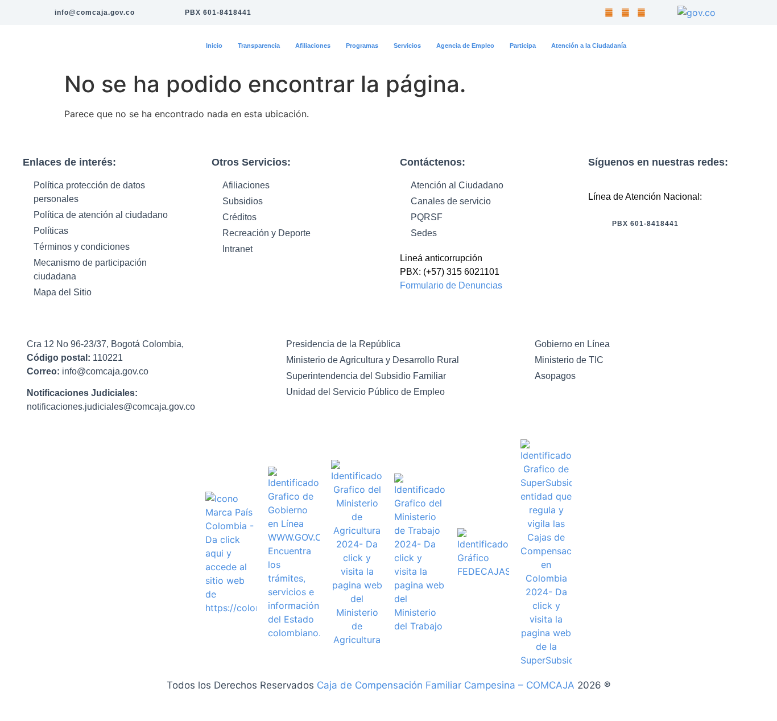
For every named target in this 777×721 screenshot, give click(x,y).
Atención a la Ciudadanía (588, 45)
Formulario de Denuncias (452, 285)
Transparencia (259, 45)
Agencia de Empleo (465, 45)
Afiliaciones (312, 45)
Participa (523, 45)
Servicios (407, 45)
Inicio (214, 45)
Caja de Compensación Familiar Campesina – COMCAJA (446, 685)
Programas (362, 45)
